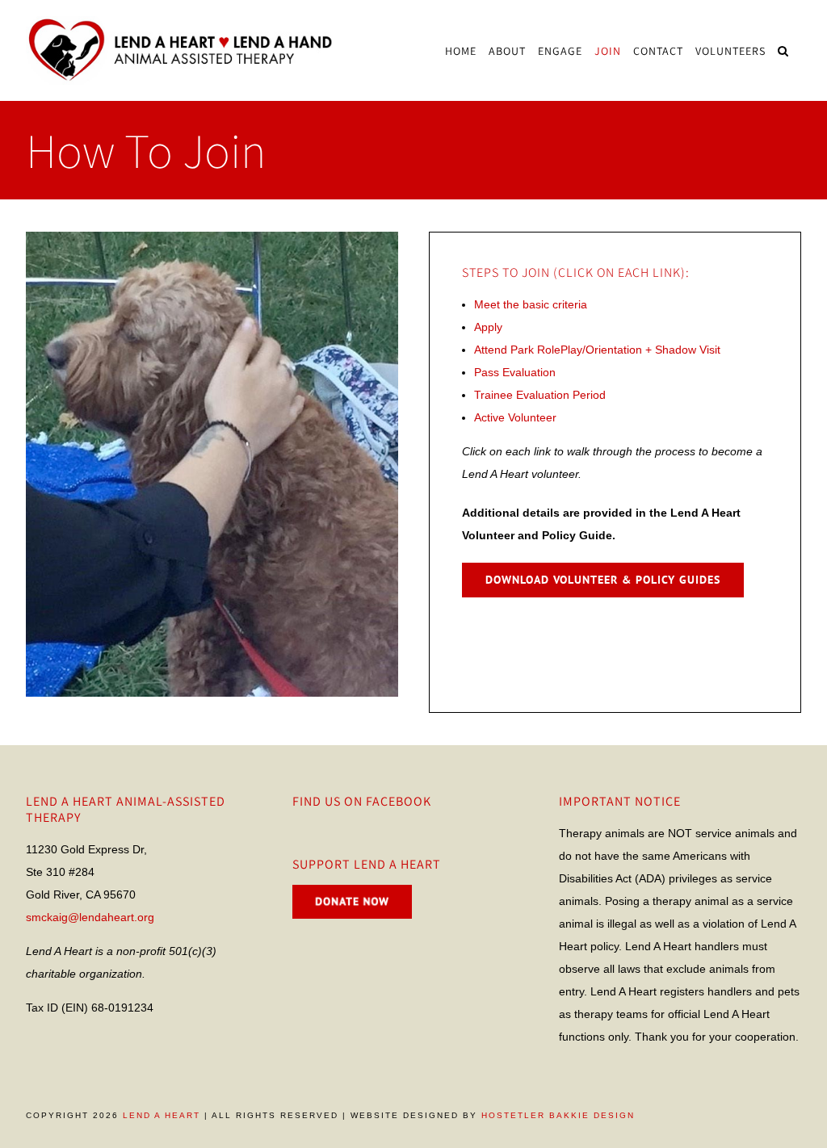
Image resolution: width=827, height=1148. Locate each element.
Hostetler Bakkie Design (558, 1115)
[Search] (783, 50)
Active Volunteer (515, 417)
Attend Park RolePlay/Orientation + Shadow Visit (597, 349)
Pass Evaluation (515, 372)
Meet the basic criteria (530, 304)
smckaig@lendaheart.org (90, 917)
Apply (488, 327)
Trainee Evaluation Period (540, 394)
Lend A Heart (161, 1115)
